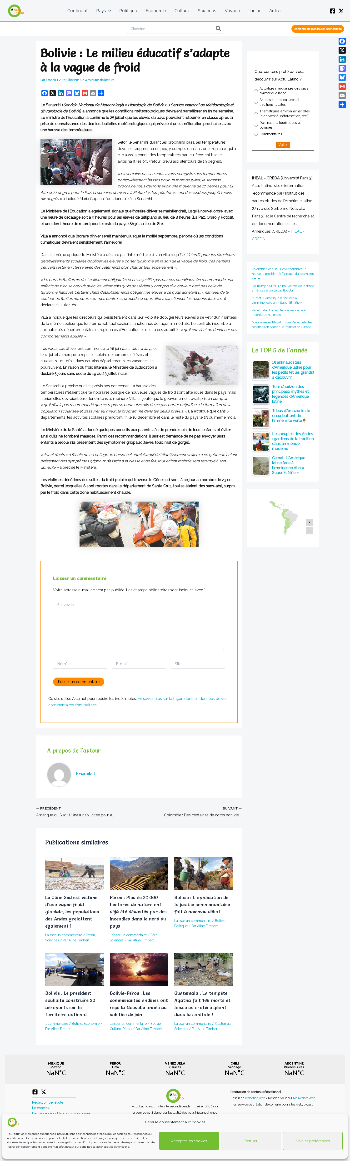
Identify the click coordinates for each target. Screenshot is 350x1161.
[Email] (342, 95)
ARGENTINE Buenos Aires (294, 1069)
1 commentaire (56, 1023)
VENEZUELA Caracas (175, 1069)
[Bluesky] (342, 77)
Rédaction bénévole (47, 1102)
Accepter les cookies (189, 1141)
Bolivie (220, 921)
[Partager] (342, 104)
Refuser (251, 1141)
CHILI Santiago (234, 1069)
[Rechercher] (219, 29)
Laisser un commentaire (63, 935)
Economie (92, 1023)
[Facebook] (332, 11)
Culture (115, 1029)
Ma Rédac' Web (304, 1098)
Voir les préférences (313, 1141)
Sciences (52, 940)
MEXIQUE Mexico (56, 1069)
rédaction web (255, 1098)
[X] (341, 11)
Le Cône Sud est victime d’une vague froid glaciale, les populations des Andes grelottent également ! (72, 912)
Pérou (90, 935)
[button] (108, 10)
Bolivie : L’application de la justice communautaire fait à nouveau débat (202, 905)
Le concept (41, 1108)
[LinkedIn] (342, 59)
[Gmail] (342, 86)
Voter (283, 144)
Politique (181, 926)
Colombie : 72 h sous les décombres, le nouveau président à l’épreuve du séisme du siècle (283, 273)
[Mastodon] (342, 68)
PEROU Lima (115, 1069)
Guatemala (223, 1023)
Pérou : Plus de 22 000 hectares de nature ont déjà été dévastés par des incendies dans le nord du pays (138, 912)
